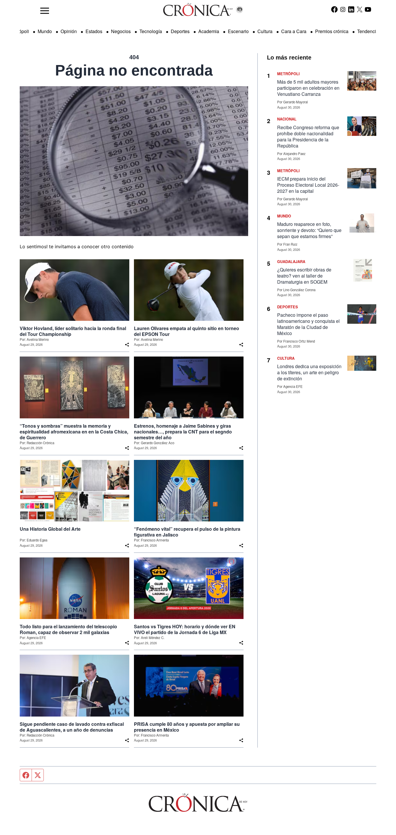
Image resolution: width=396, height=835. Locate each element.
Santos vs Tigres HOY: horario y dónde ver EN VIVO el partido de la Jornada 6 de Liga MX (184, 629)
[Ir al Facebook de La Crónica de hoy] (334, 9)
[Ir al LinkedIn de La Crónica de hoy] (351, 9)
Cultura (265, 31)
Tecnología (150, 31)
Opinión (69, 31)
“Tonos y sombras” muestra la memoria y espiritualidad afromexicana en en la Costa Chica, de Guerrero (74, 431)
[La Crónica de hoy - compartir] (127, 344)
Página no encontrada (134, 70)
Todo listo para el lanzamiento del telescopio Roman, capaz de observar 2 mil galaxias (68, 629)
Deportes (180, 31)
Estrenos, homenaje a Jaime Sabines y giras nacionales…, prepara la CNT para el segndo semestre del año (183, 431)
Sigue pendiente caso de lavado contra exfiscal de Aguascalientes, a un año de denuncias (72, 727)
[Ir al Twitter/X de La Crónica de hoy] (359, 9)
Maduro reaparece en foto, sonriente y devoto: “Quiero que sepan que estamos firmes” (309, 230)
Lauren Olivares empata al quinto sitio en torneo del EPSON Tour (186, 331)
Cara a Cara (293, 31)
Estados (94, 31)
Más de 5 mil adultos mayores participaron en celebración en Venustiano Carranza (308, 87)
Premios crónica (331, 31)
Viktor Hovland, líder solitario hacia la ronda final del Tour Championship (73, 331)
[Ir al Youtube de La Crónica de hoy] (368, 9)
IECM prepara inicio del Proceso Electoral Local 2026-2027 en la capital (308, 184)
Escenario (238, 31)
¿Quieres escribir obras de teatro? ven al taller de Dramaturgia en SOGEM (304, 275)
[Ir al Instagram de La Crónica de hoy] (342, 9)
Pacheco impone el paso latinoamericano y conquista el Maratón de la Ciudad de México (308, 324)
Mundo (45, 31)
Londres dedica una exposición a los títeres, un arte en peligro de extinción (309, 372)
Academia (208, 31)
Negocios (121, 31)
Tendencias (369, 31)
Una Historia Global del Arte (50, 529)
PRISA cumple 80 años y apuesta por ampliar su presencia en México (187, 727)
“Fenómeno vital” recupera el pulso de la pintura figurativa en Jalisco (187, 532)
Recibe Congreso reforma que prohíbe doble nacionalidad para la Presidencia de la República (308, 136)
